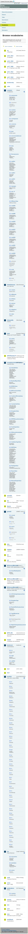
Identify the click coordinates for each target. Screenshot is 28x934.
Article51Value (13, 367)
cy (11, 709)
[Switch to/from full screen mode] (19, 3)
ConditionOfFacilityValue (13, 396)
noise (8, 883)
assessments (13, 95)
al (11, 681)
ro (11, 817)
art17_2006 (10, 66)
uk (11, 844)
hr (11, 759)
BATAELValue (13, 386)
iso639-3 (13, 172)
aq (8, 50)
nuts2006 (13, 213)
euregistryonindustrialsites (11, 362)
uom (8, 908)
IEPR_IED (10, 633)
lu (11, 790)
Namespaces (5, 30)
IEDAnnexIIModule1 (11, 565)
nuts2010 (13, 221)
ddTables (13, 298)
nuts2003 (13, 205)
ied (8, 560)
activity (12, 338)
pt (11, 813)
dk (11, 723)
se (11, 826)
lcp (8, 851)
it (11, 777)
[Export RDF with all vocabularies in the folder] (24, 92)
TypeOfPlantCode (13, 613)
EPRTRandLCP (11, 355)
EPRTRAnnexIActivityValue (13, 419)
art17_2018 (10, 77)
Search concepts (19, 46)
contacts (13, 289)
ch (11, 705)
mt (11, 799)
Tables (3, 17)
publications (10, 888)
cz (11, 714)
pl (11, 808)
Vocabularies (5, 25)
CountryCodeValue (13, 404)
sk (11, 835)
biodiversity (10, 82)
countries (13, 109)
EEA (8, 1)
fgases (9, 506)
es (11, 736)
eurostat (9, 495)
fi (11, 740)
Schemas (4, 22)
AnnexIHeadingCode (13, 570)
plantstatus (13, 863)
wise (8, 914)
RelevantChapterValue (13, 480)
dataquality (10, 320)
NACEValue (13, 447)
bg (11, 700)
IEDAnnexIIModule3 (11, 579)
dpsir (12, 131)
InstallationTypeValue (13, 442)
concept (13, 515)
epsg (12, 145)
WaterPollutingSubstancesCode (13, 624)
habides (9, 549)
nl (11, 804)
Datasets (4, 14)
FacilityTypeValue (13, 427)
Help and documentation (7, 12)
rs (11, 822)
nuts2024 (13, 253)
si (11, 831)
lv (11, 795)
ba (11, 690)
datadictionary (11, 284)
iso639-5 (13, 179)
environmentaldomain (13, 135)
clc (12, 650)
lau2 (8, 672)
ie (11, 768)
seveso (9, 899)
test (8, 905)
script (12, 269)
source (12, 526)
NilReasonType (13, 201)
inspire (9, 639)
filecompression (13, 154)
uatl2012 (13, 661)
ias (8, 555)
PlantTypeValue (13, 465)
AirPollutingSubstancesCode (13, 594)
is (11, 772)
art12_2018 (10, 61)
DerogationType (13, 600)
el (11, 731)
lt (11, 786)
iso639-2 (13, 161)
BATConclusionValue (13, 390)
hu (11, 764)
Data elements (5, 19)
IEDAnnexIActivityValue (13, 432)
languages (13, 186)
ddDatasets (13, 294)
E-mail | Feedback (6, 929)
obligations (13, 309)
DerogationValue (13, 411)
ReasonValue (13, 471)
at (11, 686)
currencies (13, 124)
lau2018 (9, 676)
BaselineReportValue (13, 380)
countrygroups (13, 118)
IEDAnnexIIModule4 (11, 587)
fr (11, 745)
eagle (12, 655)
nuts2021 (13, 245)
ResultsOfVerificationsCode (13, 607)
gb (11, 749)
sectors (13, 870)
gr (11, 755)
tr (11, 840)
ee (11, 727)
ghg (8, 544)
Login (17, 3)
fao (8, 500)
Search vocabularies (8, 46)
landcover (10, 645)
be (11, 696)
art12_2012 (10, 55)
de (11, 718)
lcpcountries (13, 856)
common (9, 90)
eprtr (8, 333)
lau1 (8, 669)
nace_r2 (13, 191)
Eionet (7, 9)
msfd (8, 877)
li (11, 781)
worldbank (10, 919)
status (12, 314)
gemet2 (9, 511)
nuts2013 (13, 229)
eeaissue (13, 303)
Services (4, 27)
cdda (8, 86)
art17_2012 (10, 72)
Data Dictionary (12, 9)
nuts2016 (13, 237)
